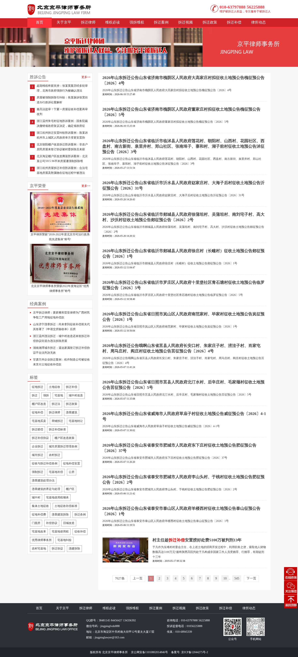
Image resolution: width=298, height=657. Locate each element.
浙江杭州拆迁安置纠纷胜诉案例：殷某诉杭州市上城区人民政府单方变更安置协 (62, 135)
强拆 (46, 395)
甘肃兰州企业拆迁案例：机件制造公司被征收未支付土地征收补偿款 (61, 362)
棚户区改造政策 (64, 437)
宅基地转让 (76, 420)
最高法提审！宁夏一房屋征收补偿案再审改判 (62, 112)
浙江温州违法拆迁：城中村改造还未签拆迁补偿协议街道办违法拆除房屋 (61, 338)
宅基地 (59, 395)
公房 (71, 472)
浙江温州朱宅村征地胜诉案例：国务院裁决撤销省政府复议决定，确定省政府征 (62, 123)
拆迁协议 (57, 548)
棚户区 (70, 489)
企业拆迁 (37, 446)
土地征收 (54, 386)
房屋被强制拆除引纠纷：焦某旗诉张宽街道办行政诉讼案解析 (62, 100)
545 (236, 578)
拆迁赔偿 (37, 429)
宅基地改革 (39, 531)
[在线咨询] (290, 574)
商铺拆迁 (57, 420)
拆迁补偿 (234, 22)
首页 (39, 22)
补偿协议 (51, 523)
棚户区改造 (39, 403)
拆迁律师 (88, 22)
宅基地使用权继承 (57, 497)
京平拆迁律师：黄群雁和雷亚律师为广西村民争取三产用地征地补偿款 (61, 315)
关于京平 (64, 22)
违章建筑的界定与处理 (46, 489)
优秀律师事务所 (42, 540)
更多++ (85, 77)
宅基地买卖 (39, 420)
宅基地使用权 (60, 531)
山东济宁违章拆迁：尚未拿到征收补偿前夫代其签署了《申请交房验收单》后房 (61, 327)
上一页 (138, 578)
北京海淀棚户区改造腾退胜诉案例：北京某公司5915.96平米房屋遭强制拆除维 (62, 159)
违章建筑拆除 (60, 514)
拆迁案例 (161, 22)
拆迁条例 (80, 514)
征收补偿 (80, 531)
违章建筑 (71, 412)
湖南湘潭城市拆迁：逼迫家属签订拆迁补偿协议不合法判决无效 (61, 350)
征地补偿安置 (71, 463)
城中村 (36, 497)
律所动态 (258, 22)
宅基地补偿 (56, 472)
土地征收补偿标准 (66, 506)
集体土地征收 (40, 506)
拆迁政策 (210, 22)
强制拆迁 (37, 472)
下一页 (251, 578)
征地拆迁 (37, 386)
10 (225, 578)
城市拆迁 (37, 454)
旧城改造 (68, 523)
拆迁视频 (185, 22)
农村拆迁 (54, 454)
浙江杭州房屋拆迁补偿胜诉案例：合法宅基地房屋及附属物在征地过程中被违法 (62, 170)
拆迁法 (56, 403)
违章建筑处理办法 (43, 480)
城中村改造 (76, 395)
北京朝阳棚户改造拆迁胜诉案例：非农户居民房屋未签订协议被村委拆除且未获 (62, 147)
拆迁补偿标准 (57, 429)
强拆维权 (137, 22)
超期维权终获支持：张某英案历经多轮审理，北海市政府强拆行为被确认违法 (62, 88)
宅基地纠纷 (64, 540)
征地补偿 (37, 412)
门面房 (36, 523)
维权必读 (112, 22)
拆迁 (35, 395)
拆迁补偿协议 (40, 437)
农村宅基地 (39, 548)
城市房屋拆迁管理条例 (63, 446)
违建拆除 (74, 548)
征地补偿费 (39, 514)
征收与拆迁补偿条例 (44, 463)
